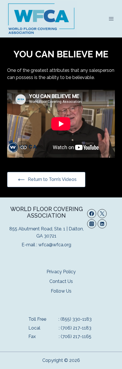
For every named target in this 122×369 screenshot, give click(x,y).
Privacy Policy (61, 271)
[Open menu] (111, 18)
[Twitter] (102, 213)
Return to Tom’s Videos (52, 179)
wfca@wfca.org (54, 244)
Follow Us (61, 291)
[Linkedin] (102, 223)
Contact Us (61, 281)
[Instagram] (91, 223)
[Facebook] (91, 213)
